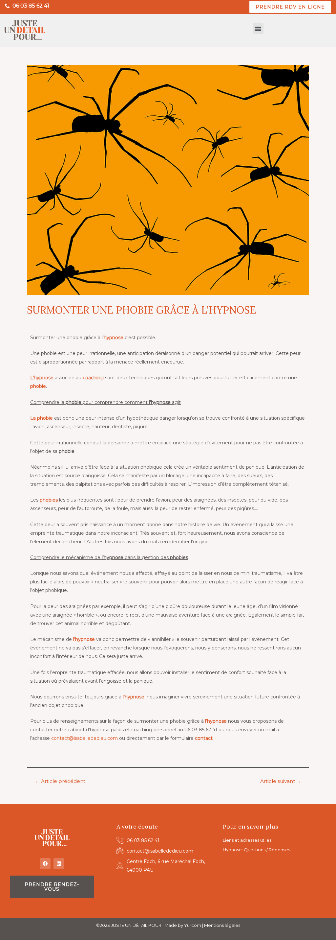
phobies (49, 500)
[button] (258, 28)
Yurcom (192, 925)
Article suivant (280, 781)
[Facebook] (45, 863)
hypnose (113, 338)
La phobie (41, 418)
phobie (38, 386)
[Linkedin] (58, 863)
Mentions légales (222, 925)
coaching (93, 378)
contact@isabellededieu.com (84, 738)
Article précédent (60, 781)
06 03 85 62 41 (30, 6)
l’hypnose (84, 639)
